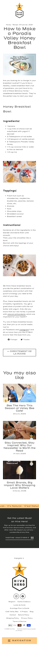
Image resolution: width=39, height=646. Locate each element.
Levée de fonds (19, 605)
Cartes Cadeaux (24, 602)
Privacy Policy (27, 618)
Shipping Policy (12, 618)
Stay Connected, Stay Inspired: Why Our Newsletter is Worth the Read (20, 446)
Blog (32, 611)
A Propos (24, 611)
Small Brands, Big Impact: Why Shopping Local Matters (19, 485)
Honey (8, 25)
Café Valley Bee (12, 611)
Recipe (15, 25)
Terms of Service (19, 621)
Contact (13, 615)
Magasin (12, 602)
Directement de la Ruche (20, 352)
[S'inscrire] (32, 537)
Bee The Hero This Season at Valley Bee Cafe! (19, 408)
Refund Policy (23, 615)
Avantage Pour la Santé (19, 608)
